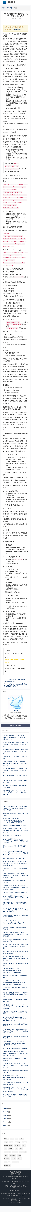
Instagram (15, 1152)
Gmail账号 (6, 1158)
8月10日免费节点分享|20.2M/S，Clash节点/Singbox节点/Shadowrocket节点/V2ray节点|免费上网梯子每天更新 (14, 737)
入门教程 (13, 1158)
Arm (5, 1148)
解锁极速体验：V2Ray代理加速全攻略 (12, 835)
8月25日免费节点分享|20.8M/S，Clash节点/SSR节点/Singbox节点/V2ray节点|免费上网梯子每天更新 (15, 840)
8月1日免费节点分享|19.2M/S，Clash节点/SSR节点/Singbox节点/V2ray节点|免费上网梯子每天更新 (15, 770)
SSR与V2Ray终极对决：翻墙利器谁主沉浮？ (14, 858)
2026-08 (5, 1108)
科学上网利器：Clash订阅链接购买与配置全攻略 (15, 1048)
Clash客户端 (7, 1165)
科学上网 (24, 1142)
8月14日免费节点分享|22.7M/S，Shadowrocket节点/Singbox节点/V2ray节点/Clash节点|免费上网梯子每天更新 (14, 970)
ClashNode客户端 (8, 1145)
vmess (11, 1142)
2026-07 (5, 1112)
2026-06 (5, 1115)
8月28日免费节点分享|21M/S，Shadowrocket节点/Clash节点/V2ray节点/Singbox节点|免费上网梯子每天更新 (15, 808)
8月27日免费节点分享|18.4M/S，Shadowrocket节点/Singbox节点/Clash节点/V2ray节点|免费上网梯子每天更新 (14, 820)
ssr (16, 1138)
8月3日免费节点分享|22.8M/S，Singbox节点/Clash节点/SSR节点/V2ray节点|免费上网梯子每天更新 (15, 763)
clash (12, 1138)
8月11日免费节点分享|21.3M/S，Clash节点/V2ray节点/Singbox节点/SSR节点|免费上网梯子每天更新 (15, 1006)
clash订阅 (17, 1142)
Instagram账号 (23, 1152)
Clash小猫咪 (7, 1152)
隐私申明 (9, 1195)
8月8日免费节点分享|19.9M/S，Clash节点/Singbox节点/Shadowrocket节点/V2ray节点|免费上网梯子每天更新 (14, 1043)
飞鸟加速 (15, 711)
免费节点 (6, 1138)
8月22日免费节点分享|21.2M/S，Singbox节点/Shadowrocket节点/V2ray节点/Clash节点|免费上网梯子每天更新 (15, 875)
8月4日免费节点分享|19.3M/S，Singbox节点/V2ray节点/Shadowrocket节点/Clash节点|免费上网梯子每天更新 (15, 1089)
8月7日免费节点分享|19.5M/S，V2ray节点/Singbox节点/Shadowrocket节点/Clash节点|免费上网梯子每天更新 (15, 1053)
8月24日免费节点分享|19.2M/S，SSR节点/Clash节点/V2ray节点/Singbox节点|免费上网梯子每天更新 (15, 853)
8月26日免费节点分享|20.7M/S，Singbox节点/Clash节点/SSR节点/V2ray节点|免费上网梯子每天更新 (15, 830)
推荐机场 (13, 1193)
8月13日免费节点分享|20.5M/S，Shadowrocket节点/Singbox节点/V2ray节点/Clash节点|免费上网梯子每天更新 (14, 982)
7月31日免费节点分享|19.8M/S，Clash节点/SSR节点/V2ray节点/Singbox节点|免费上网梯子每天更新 (15, 751)
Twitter (5, 1155)
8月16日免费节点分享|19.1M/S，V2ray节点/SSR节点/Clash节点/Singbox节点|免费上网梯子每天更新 (15, 946)
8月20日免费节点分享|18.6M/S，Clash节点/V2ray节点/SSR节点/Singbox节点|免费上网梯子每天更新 (15, 897)
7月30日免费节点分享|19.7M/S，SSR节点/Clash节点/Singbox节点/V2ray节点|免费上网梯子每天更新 (15, 744)
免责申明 (15, 1195)
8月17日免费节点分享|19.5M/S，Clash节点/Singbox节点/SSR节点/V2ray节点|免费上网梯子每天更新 (15, 934)
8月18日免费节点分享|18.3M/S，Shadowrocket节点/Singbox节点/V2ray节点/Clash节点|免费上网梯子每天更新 (14, 922)
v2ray (5, 1142)
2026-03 (5, 1125)
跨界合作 (11, 1148)
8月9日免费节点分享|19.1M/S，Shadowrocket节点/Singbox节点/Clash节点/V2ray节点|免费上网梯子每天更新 (15, 1031)
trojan (21, 1138)
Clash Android (15, 1162)
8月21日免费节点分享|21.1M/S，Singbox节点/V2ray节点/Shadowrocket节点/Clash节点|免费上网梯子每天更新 (15, 887)
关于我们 (26, 1193)
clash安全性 (7, 1162)
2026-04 (5, 1122)
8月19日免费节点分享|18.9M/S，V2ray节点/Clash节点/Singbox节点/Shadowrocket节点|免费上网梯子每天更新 (15, 909)
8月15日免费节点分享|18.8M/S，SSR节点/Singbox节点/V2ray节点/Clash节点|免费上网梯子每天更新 (15, 958)
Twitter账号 (12, 1155)
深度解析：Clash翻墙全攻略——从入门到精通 (14, 825)
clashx (19, 1158)
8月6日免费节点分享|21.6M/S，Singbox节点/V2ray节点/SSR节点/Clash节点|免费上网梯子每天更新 (15, 1065)
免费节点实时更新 (15, 725)
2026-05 (5, 1118)
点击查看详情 (17, 29)
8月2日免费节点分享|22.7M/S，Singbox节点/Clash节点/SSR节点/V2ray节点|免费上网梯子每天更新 (15, 792)
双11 (16, 1148)
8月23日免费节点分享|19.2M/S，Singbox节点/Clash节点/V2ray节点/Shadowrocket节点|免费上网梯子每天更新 (15, 863)
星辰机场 (18, 1172)
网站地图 (21, 1195)
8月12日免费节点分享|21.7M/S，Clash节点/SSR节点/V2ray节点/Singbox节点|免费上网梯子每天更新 (15, 994)
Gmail (19, 1155)
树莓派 (23, 1145)
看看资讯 (9, 8)
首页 (3, 8)
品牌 (21, 1148)
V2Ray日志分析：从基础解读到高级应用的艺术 (15, 892)
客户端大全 (17, 1145)
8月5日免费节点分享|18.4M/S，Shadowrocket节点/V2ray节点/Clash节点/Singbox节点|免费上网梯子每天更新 (15, 1077)
